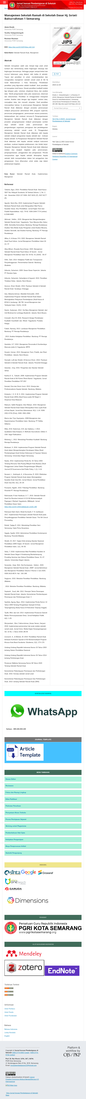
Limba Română (9, 1032)
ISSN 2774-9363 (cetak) (20, 1053)
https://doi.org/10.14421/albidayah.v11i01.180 (20, 507)
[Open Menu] (4, 2)
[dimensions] (27, 907)
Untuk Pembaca (9, 1009)
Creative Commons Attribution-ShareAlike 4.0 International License (64, 156)
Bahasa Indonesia (10, 1029)
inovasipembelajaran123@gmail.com (23, 1065)
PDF (57, 74)
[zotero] (24, 975)
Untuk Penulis (9, 1012)
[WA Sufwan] (43, 724)
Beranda (7, 8)
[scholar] (28, 875)
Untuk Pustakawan (10, 1016)
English (7, 1036)
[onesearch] (15, 884)
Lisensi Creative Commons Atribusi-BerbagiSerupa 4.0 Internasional (22, 1079)
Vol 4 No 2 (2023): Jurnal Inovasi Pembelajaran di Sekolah (38, 8)
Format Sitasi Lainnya (61, 108)
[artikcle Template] (25, 760)
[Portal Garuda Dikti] (13, 891)
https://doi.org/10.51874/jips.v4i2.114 (22, 47)
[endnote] (62, 975)
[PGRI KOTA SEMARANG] (43, 933)
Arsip (14, 8)
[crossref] (45, 875)
